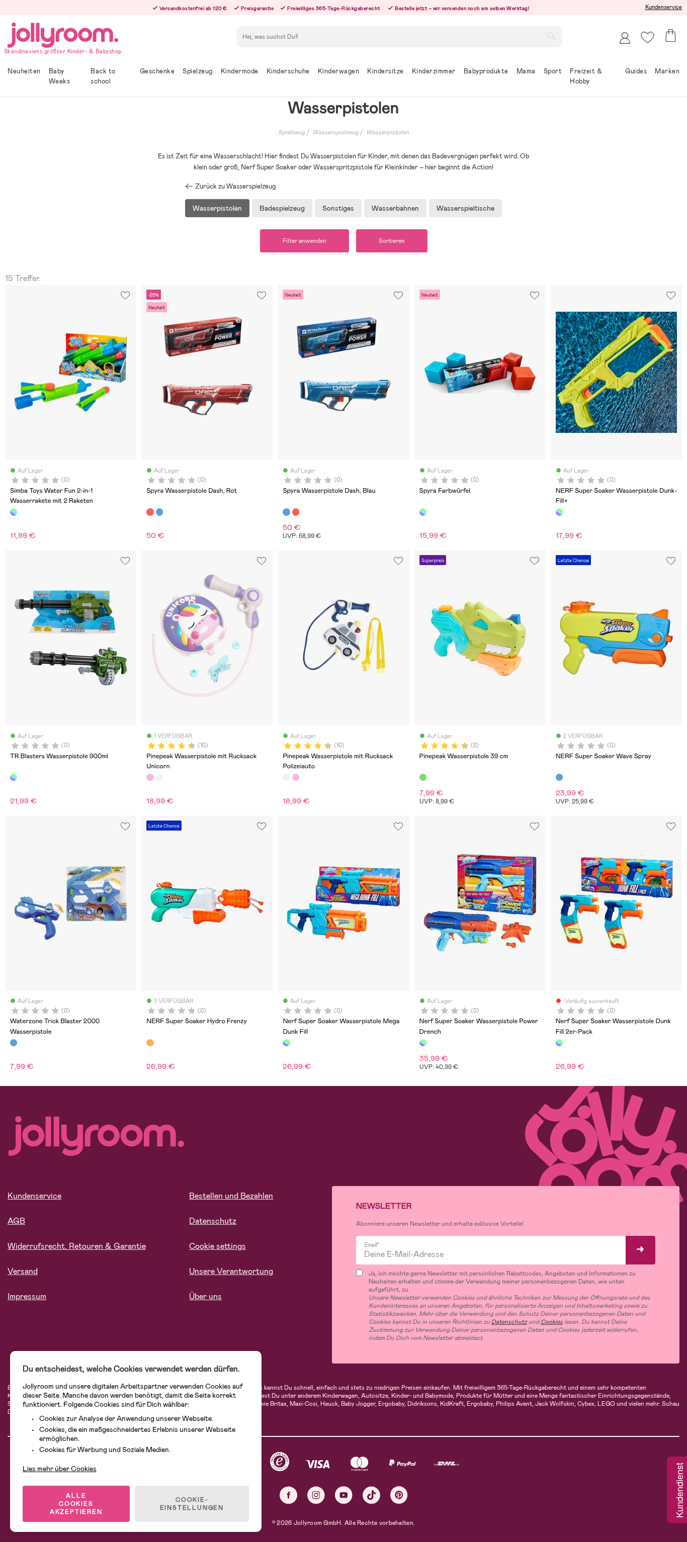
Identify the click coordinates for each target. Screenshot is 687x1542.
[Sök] (551, 36)
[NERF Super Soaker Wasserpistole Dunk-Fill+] (559, 511)
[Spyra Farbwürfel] (422, 511)
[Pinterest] (399, 1495)
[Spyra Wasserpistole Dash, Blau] (159, 511)
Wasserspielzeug (335, 132)
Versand (23, 1271)
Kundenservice (663, 7)
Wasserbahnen (395, 208)
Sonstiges (338, 208)
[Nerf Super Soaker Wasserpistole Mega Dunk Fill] (286, 1042)
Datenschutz (212, 1221)
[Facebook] (288, 1495)
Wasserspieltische (465, 208)
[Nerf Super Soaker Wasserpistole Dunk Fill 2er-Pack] (559, 1042)
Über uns (205, 1296)
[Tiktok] (371, 1495)
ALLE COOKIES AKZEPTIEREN (76, 1504)
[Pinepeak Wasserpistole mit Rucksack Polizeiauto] (159, 777)
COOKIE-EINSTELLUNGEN (192, 1504)
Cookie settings (217, 1246)
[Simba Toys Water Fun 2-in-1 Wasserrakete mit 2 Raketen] (13, 511)
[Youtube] (344, 1495)
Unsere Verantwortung (231, 1271)
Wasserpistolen (387, 132)
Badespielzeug (282, 208)
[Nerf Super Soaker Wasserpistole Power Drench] (422, 1042)
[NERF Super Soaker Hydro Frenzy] (149, 1042)
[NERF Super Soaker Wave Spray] (559, 777)
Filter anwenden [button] (304, 241)
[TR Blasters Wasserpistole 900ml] (13, 777)
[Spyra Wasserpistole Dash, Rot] (149, 511)
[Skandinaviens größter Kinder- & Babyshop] (63, 33)
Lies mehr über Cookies (60, 1468)
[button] (647, 37)
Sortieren (392, 241)
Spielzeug (291, 132)
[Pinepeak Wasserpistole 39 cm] (422, 777)
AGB (16, 1221)
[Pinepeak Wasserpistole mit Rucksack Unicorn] (149, 777)
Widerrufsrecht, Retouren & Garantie (77, 1246)
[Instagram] (316, 1495)
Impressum (27, 1296)
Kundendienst (678, 1490)
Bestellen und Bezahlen (231, 1196)
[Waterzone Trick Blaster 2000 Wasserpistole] (13, 1042)
